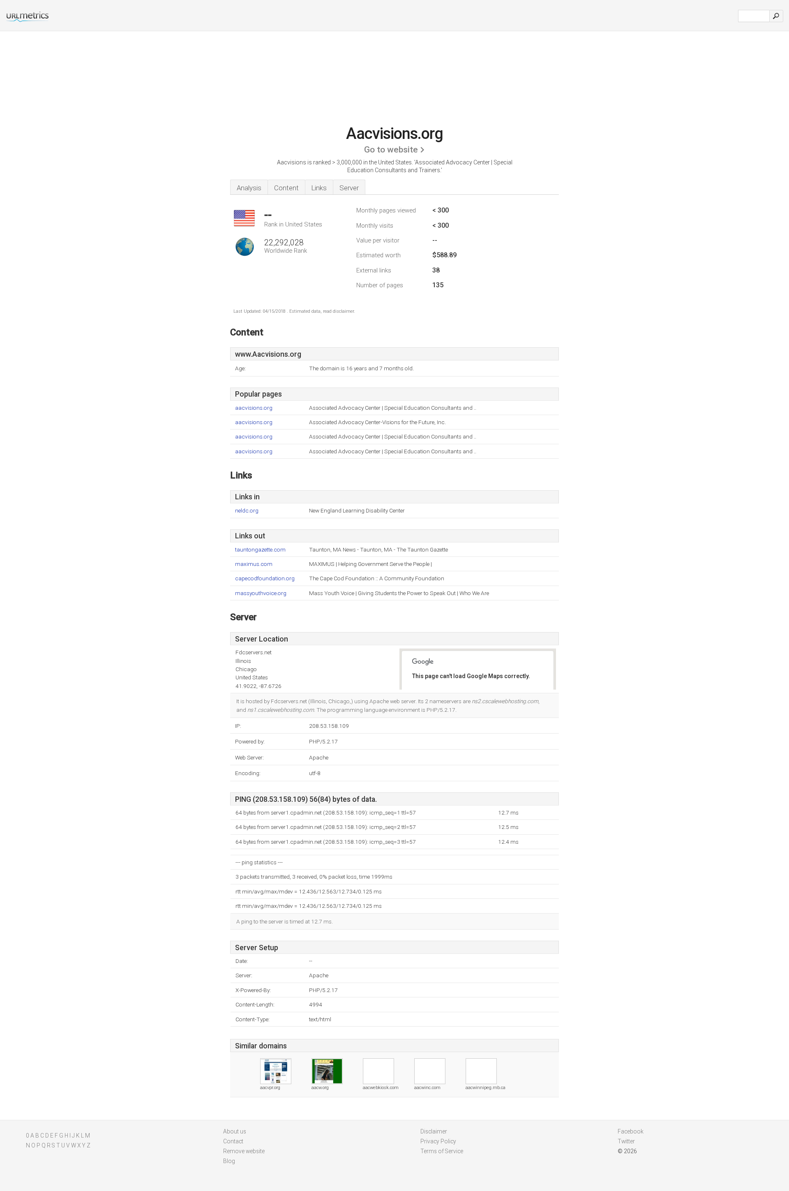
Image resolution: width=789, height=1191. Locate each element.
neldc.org (246, 511)
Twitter (626, 1141)
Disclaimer (433, 1131)
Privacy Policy (438, 1141)
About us (234, 1131)
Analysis (249, 188)
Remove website (244, 1151)
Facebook (631, 1131)
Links (319, 188)
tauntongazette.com (260, 550)
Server (349, 188)
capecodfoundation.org (265, 578)
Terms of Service (441, 1151)
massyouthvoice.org (260, 593)
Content (286, 188)
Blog (229, 1161)
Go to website (391, 150)
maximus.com (253, 564)
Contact (233, 1141)
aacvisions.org (253, 408)
